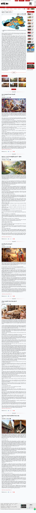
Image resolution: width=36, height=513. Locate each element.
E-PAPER (17, 0)
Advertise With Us (9, 506)
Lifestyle (15, 504)
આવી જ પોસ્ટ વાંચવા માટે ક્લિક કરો (6, 149)
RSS (12, 506)
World (5, 504)
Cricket (7, 504)
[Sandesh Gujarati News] (4, 3)
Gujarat (2, 503)
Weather (11, 503)
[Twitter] (35, 3)
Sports (10, 504)
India (13, 503)
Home (2, 10)
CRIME (12, 504)
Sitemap (15, 506)
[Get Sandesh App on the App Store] (23, 507)
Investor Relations (3, 506)
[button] (30, 0)
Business (2, 504)
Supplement (21, 0)
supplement (5, 10)
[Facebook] (7, 97)
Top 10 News (30, 11)
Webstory (16, 503)
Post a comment (14, 89)
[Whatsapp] (35, 0)
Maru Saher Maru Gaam (6, 7)
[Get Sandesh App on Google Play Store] (23, 505)
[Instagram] (35, 4)
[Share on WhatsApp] (35, 509)
